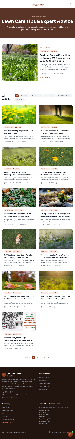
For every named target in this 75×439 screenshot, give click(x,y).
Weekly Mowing (44, 378)
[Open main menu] (70, 4)
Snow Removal (49, 96)
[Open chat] (70, 434)
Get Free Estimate (8, 422)
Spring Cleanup (44, 383)
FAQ (3, 414)
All (17, 96)
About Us (5, 408)
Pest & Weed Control (64, 96)
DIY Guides (19, 100)
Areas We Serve (8, 411)
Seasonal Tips (36, 96)
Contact (5, 416)
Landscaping (43, 389)
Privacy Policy (56, 432)
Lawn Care (24, 96)
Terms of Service (67, 432)
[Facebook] (49, 432)
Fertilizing (42, 381)
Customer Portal (8, 419)
